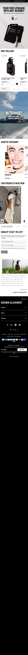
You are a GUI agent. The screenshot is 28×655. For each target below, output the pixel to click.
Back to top (24, 299)
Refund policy (4, 334)
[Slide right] (26, 89)
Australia (14, 329)
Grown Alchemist (13, 356)
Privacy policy (10, 334)
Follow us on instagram (7, 226)
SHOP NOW (14, 25)
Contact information (10, 336)
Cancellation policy (18, 336)
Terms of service (16, 334)
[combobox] (4, 245)
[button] (19, 5)
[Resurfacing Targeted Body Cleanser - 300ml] (9, 66)
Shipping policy (23, 334)
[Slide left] (24, 89)
